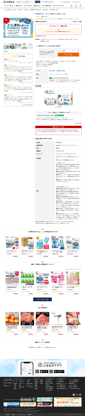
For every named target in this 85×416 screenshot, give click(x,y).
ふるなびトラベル (77, 1)
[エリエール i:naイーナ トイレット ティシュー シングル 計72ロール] (12, 242)
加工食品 (28, 379)
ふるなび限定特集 (49, 390)
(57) (29, 331)
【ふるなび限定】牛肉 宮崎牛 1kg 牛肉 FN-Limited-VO (27, 327)
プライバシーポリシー (21, 414)
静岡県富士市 (24, 289)
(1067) (44, 291)
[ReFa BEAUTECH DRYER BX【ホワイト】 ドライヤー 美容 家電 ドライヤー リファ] (57, 318)
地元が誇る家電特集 (49, 386)
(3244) (14, 291)
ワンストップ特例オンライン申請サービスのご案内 (56, 119)
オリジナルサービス (59, 5)
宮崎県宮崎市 (24, 329)
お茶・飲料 (21, 381)
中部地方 (36, 386)
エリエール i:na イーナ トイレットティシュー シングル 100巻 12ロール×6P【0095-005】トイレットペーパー (42, 287)
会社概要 (7, 414)
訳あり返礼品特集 (49, 381)
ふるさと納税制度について (61, 385)
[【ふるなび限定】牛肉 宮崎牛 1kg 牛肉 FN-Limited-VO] (27, 318)
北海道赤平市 (9, 253)
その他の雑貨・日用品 (54, 9)
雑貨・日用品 (45, 9)
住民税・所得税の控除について (62, 388)
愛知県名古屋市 (55, 329)
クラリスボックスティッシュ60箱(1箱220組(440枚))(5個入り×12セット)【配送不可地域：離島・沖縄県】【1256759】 (12, 287)
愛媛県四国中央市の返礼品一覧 (35, 9)
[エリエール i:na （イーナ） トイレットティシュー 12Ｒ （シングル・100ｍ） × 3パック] (72, 242)
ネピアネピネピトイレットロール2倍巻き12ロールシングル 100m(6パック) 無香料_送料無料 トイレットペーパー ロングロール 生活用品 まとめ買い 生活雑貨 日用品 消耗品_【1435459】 (42, 251)
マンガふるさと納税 (72, 385)
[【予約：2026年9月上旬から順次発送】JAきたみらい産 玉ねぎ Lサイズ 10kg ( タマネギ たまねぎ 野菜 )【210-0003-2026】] (12, 318)
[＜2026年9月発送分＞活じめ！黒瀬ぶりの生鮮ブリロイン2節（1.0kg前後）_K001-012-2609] (72, 318)
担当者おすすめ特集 (49, 383)
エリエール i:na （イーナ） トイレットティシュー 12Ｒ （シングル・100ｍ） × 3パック (72, 251)
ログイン (71, 6)
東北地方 (36, 383)
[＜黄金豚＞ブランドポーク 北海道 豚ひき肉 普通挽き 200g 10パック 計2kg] (42, 318)
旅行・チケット (30, 385)
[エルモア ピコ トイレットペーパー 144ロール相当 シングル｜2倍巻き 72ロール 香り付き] (57, 242)
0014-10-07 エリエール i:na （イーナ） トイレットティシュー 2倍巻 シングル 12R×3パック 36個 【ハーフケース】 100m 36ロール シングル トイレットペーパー (27, 251)
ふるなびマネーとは (40, 36)
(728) (59, 291)
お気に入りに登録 (77, 21)
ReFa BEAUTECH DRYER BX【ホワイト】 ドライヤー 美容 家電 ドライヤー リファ (57, 327)
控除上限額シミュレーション (62, 383)
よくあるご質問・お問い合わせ (47, 1)
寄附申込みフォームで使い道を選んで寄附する (50, 46)
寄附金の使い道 (72, 383)
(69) (14, 331)
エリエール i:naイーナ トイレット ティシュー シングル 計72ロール (12, 251)
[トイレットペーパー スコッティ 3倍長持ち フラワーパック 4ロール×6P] (57, 278)
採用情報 (29, 414)
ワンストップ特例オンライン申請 (52, 13)
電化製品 (15, 383)
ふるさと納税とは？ (60, 379)
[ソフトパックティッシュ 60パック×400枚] (72, 278)
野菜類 (15, 388)
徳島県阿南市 (39, 253)
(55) (74, 291)
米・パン (15, 381)
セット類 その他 (30, 386)
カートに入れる (68, 54)
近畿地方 (36, 388)
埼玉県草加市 (54, 289)
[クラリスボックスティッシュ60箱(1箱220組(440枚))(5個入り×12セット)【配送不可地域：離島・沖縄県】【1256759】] (12, 278)
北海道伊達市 (39, 329)
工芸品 (28, 381)
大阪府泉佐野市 (70, 289)
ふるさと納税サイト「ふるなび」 (10, 9)
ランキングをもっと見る (42, 299)
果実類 (15, 385)
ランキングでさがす (9, 5)
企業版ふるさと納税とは (73, 386)
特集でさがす (37, 5)
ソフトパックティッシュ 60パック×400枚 (72, 287)
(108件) (46, 16)
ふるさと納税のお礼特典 (73, 381)
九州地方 (41, 383)
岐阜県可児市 (39, 289)
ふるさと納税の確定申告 (61, 386)
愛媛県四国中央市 (39, 13)
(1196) (29, 291)
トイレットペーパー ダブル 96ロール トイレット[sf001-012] (27, 287)
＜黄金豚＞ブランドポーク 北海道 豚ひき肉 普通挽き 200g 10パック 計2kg (42, 327)
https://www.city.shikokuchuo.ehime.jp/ (66, 153)
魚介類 (15, 386)
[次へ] (79, 324)
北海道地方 (37, 381)
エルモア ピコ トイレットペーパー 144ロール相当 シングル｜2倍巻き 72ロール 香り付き (57, 251)
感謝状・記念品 (30, 383)
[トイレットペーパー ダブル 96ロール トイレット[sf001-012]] (27, 278)
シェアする (79, 123)
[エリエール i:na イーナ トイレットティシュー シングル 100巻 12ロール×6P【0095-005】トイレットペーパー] (42, 278)
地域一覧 (36, 379)
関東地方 (36, 385)
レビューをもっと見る (27, 104)
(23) (44, 331)
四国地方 (26, 9)
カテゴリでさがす (28, 5)
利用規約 (13, 414)
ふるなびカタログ (66, 1)
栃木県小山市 (9, 289)
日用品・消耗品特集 (49, 388)
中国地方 (41, 379)
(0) (74, 331)
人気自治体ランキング (7, 385)
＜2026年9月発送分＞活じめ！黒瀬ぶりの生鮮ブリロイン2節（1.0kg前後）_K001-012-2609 (72, 327)
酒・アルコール (22, 379)
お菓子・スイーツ (22, 383)
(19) (59, 331)
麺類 (20, 385)
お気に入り (76, 6)
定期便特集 (48, 385)
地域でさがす (19, 5)
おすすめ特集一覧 (49, 379)
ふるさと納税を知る (46, 5)
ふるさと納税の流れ (60, 381)
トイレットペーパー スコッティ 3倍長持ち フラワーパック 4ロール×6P (57, 287)
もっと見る (58, 107)
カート (81, 6)
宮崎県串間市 (69, 329)
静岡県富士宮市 (25, 253)
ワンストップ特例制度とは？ (74, 379)
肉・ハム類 (16, 379)
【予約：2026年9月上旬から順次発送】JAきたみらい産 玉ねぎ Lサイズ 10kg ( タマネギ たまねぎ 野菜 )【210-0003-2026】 (12, 327)
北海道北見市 (9, 329)
